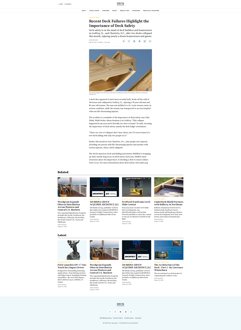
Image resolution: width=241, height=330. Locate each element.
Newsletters (124, 10)
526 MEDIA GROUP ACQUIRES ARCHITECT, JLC (104, 203)
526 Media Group (106, 318)
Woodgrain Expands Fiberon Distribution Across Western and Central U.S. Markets (69, 206)
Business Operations (161, 262)
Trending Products (65, 262)
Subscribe (105, 10)
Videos (114, 10)
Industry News (94, 17)
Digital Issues (94, 10)
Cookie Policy (129, 318)
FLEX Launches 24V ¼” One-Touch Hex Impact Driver (72, 266)
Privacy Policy (118, 318)
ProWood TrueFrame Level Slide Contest (136, 203)
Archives (138, 318)
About (84, 10)
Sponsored (136, 10)
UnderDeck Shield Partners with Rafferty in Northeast (168, 203)
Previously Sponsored (151, 10)
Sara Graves (93, 40)
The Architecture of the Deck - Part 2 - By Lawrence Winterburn (168, 268)
